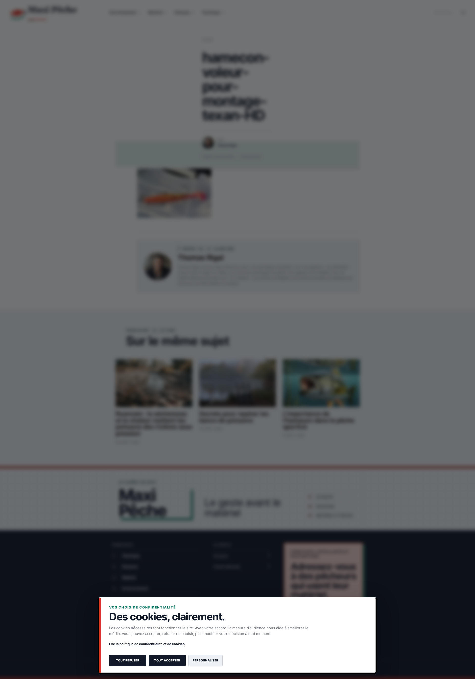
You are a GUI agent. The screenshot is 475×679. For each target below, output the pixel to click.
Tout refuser (127, 660)
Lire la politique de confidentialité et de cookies (147, 644)
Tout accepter (167, 660)
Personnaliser (205, 660)
